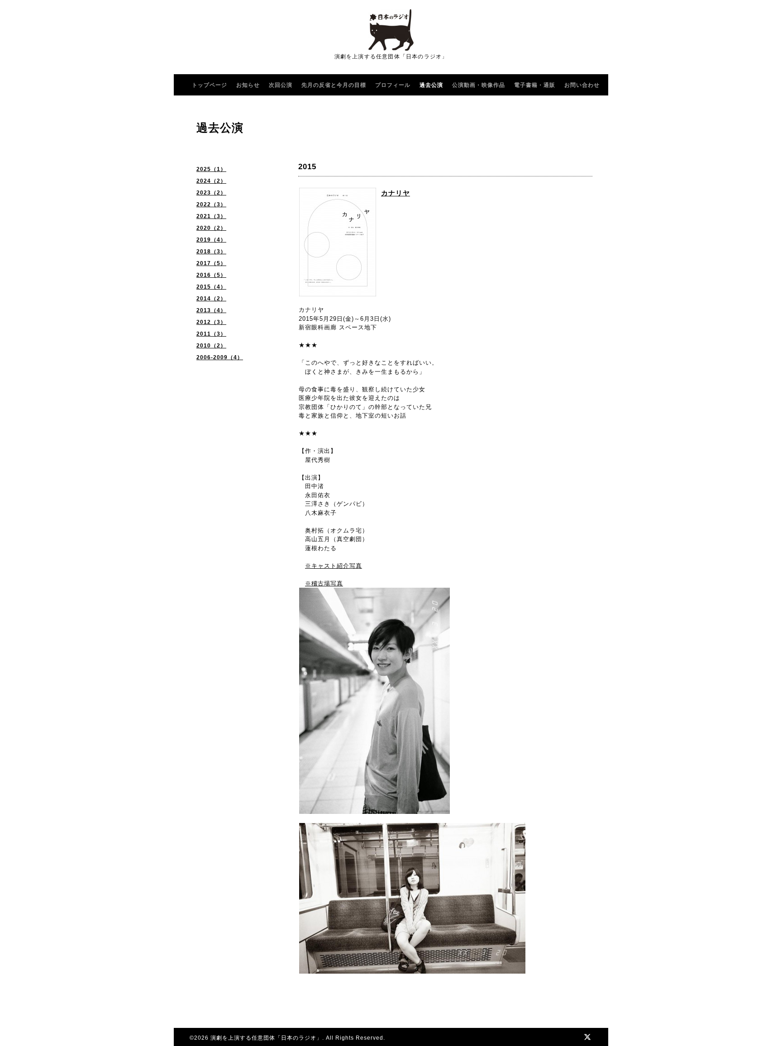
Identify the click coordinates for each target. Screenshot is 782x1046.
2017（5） (211, 263)
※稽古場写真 (324, 583)
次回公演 (280, 85)
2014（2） (211, 298)
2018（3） (211, 251)
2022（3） (211, 204)
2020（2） (211, 228)
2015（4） (211, 287)
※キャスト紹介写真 (333, 565)
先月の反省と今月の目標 (333, 85)
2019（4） (211, 240)
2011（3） (211, 334)
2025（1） (211, 169)
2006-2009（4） (219, 357)
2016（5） (211, 275)
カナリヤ (395, 193)
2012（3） (211, 322)
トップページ (209, 85)
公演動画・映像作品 (478, 85)
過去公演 (431, 85)
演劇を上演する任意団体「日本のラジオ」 (266, 1038)
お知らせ (248, 85)
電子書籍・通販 (534, 85)
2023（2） (211, 193)
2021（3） (211, 216)
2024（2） (211, 181)
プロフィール (392, 85)
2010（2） (211, 345)
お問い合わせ (582, 85)
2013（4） (211, 310)
